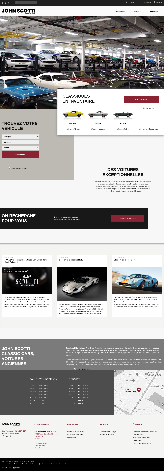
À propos (154, 11)
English (159, 2)
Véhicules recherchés (127, 218)
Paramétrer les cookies (61, 463)
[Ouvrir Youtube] (6, 3)
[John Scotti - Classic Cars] (18, 11)
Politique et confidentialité (21, 463)
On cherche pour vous (75, 434)
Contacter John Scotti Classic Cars (145, 431)
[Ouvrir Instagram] (9, 3)
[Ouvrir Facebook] (3, 3)
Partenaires (137, 440)
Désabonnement (34, 463)
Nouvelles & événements (141, 437)
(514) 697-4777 (20, 431)
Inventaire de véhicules (75, 431)
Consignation (72, 437)
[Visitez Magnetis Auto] (17, 467)
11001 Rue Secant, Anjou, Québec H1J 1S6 (41, 445)
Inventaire (120, 11)
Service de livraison (107, 434)
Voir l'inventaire (141, 99)
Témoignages (138, 434)
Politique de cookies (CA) (142, 443)
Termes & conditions (7, 463)
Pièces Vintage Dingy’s (108, 431)
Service (137, 11)
